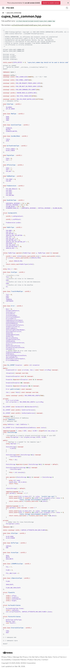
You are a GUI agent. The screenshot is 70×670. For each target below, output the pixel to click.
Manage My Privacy (20, 657)
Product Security (34, 660)
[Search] (67, 7)
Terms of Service (59, 657)
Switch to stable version (51, 3)
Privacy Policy (6, 657)
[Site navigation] (3, 7)
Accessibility (6, 660)
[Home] (3, 13)
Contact (45, 660)
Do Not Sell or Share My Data (40, 657)
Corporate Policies (19, 660)
